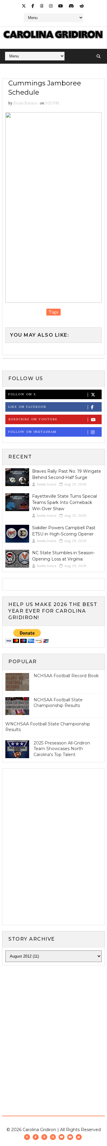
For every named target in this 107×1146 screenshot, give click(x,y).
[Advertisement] (53, 1027)
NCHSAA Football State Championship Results (58, 702)
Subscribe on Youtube (33, 419)
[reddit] (81, 5)
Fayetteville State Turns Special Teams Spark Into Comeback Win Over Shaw (64, 502)
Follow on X (22, 394)
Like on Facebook (27, 407)
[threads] (41, 5)
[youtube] (60, 5)
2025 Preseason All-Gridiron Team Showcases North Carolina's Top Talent (62, 748)
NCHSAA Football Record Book (66, 675)
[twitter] (23, 5)
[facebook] (33, 5)
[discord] (71, 5)
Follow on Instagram (32, 432)
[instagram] (51, 5)
